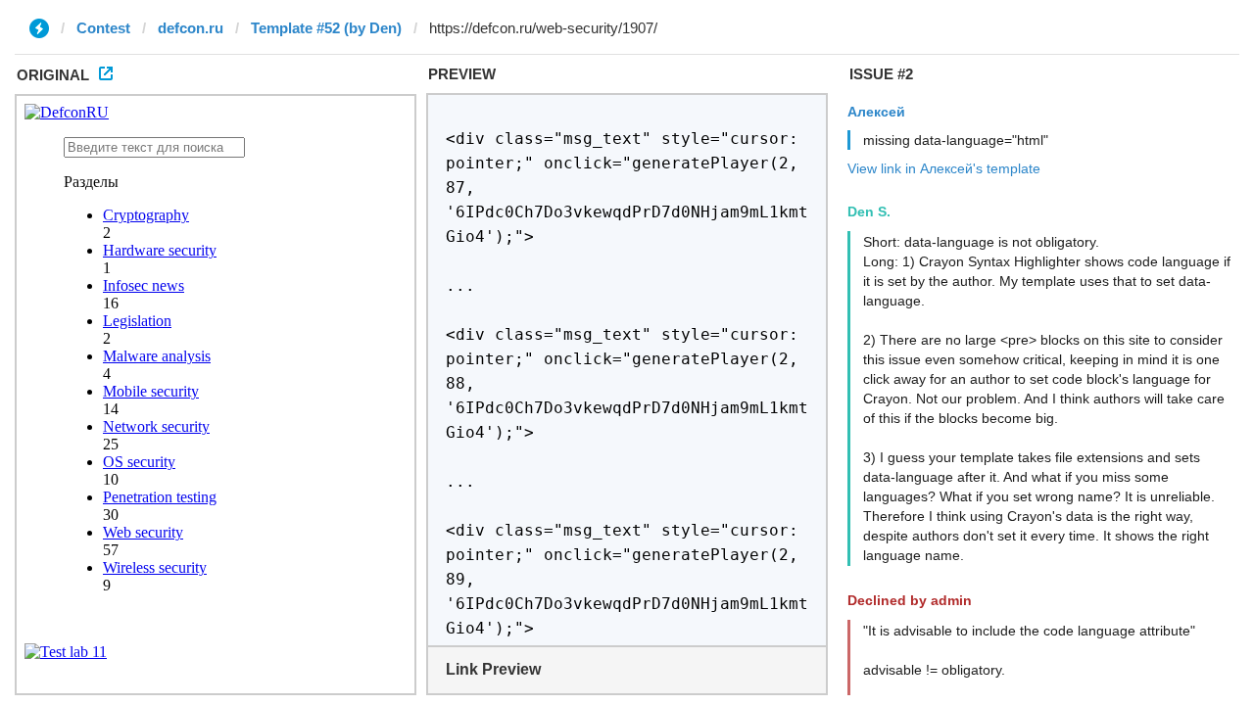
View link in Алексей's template (943, 168)
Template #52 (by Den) (326, 28)
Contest (103, 28)
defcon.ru (190, 28)
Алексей (876, 111)
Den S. (869, 211)
